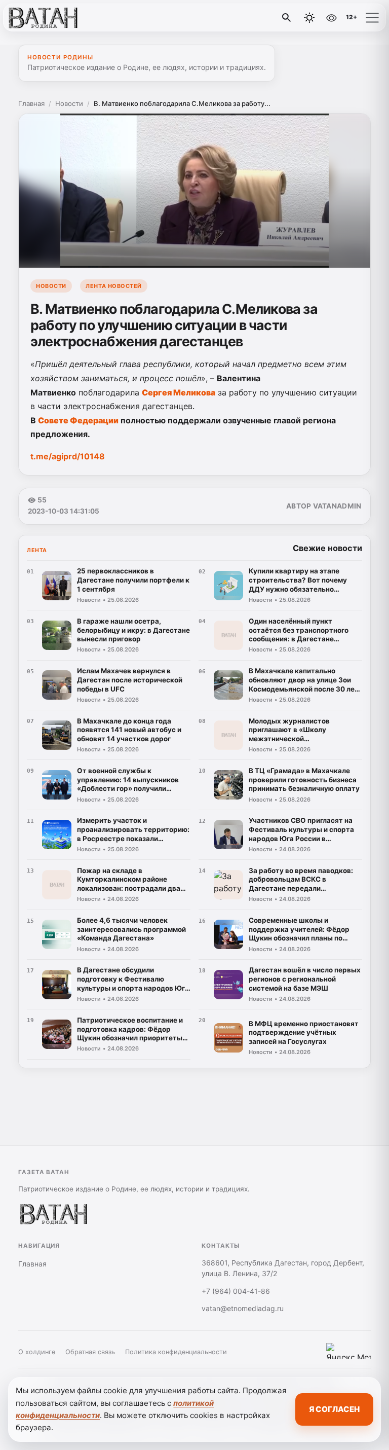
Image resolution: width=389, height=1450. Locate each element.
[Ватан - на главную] (49, 17)
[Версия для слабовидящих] (331, 17)
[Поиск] (286, 17)
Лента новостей (114, 285)
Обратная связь (90, 1352)
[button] (372, 17)
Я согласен (334, 1409)
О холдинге (36, 1352)
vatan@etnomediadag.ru (243, 1308)
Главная (31, 103)
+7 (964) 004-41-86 (236, 1291)
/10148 (67, 456)
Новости (69, 103)
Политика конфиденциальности (176, 1352)
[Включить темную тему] (309, 17)
